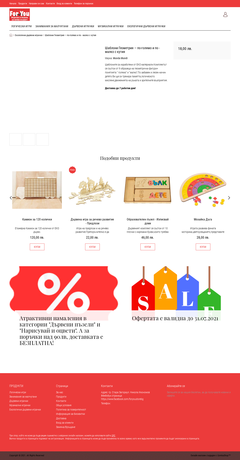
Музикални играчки (111, 26)
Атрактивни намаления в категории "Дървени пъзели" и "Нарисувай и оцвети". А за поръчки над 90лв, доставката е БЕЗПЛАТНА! (61, 330)
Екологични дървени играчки (146, 26)
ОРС (113, 435)
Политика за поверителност (71, 409)
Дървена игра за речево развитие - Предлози (92, 221)
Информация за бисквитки (70, 413)
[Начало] (11, 35)
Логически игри (21, 26)
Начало (12, 3)
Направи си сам (36, 3)
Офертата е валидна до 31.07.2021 (176, 318)
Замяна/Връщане (65, 426)
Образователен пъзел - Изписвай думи (148, 221)
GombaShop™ (224, 455)
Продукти (22, 3)
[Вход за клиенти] (225, 14)
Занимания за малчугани (51, 26)
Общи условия (63, 405)
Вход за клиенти (64, 3)
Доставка (61, 418)
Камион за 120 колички (37, 219)
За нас (59, 392)
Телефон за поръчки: (84, 3)
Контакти (50, 3)
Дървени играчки (83, 26)
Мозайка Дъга (203, 219)
